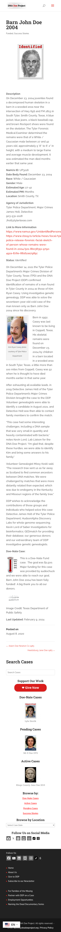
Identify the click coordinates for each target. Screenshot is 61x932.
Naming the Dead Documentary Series (26, 904)
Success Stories (21, 33)
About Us (12, 872)
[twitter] (13, 838)
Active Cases (30, 803)
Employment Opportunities (20, 900)
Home (11, 868)
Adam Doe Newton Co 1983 (20, 646)
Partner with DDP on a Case (21, 895)
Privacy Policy (46, 928)
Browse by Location (30, 820)
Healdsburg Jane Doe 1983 (41, 650)
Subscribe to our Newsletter (21, 881)
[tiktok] (34, 838)
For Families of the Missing (20, 891)
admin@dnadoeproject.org (26, 928)
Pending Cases (30, 808)
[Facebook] (8, 838)
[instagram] (29, 838)
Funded (9, 33)
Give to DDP (13, 877)
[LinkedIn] (18, 838)
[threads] (38, 838)
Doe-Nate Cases (30, 798)
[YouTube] (24, 838)
